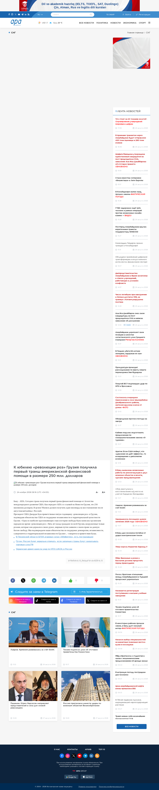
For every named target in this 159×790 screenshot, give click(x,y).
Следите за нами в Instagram (22, 600)
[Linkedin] (25, 14)
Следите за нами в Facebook (73, 600)
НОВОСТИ (115, 23)
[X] (16, 14)
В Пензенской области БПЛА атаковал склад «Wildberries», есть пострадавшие (54, 537)
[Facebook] (9, 14)
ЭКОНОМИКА (129, 23)
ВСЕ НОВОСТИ (86, 23)
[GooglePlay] (71, 777)
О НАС (57, 749)
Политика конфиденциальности (111, 787)
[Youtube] (19, 14)
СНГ (148, 32)
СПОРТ (142, 23)
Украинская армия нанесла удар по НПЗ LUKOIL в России (44, 549)
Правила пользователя (87, 787)
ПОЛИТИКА (102, 23)
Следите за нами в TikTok (48, 600)
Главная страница (135, 33)
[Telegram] (22, 14)
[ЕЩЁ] (148, 23)
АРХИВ (88, 749)
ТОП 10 (102, 749)
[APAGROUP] (79, 771)
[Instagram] (12, 14)
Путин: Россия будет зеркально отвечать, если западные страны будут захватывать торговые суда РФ (57, 543)
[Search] (91, 15)
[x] (73, 756)
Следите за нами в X (99, 601)
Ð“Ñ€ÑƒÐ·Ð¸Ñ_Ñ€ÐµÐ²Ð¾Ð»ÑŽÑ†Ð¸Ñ (85, 561)
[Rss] (28, 14)
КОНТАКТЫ (72, 749)
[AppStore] (88, 777)
